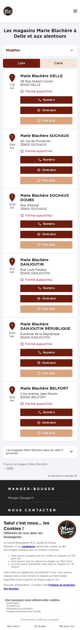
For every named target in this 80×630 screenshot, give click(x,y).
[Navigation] (75, 11)
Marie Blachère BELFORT (44, 388)
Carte (58, 63)
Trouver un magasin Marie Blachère (25, 464)
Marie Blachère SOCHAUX (44, 136)
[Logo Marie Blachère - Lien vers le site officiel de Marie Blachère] (8, 11)
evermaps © (70, 476)
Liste (21, 63)
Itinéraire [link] (49, 110)
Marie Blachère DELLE (41, 76)
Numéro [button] (49, 99)
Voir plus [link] (48, 120)
